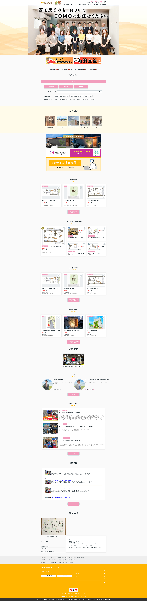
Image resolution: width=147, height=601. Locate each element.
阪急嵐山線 (86, 560)
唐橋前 (52, 562)
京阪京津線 (75, 560)
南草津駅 (75, 96)
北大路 (55, 559)
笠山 (58, 559)
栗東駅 (68, 96)
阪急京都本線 (80, 560)
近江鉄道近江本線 (69, 560)
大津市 (56, 99)
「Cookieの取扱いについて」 (92, 599)
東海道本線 (51, 560)
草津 (60, 562)
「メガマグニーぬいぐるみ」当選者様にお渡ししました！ (61, 480)
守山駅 (83, 96)
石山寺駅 (86, 96)
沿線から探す (70, 4)
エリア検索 (51, 86)
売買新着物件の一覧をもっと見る (73, 212)
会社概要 (89, 4)
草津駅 (71, 96)
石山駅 (56, 96)
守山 (65, 562)
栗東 (57, 562)
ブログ (76, 576)
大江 (52, 559)
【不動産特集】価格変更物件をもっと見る (73, 342)
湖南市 (70, 99)
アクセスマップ (77, 579)
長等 (72, 559)
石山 (49, 562)
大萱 (63, 559)
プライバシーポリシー (77, 593)
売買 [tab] (73, 81)
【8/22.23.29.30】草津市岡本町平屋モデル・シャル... (61, 497)
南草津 (62, 562)
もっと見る (73, 394)
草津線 (61, 560)
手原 (68, 562)
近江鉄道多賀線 (91, 560)
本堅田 (66, 559)
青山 (74, 559)
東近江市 (84, 99)
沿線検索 (66, 86)
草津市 (60, 99)
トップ (64, 4)
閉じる (107, 599)
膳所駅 (91, 96)
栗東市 (67, 99)
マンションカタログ (64, 593)
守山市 (63, 99)
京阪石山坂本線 (56, 560)
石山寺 (70, 562)
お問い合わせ (96, 4)
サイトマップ (85, 593)
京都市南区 (92, 99)
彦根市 (74, 99)
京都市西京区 (79, 99)
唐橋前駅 (60, 96)
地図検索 (81, 86)
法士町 (60, 559)
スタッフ (76, 570)
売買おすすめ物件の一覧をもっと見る (73, 300)
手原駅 (79, 96)
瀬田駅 (64, 96)
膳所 (73, 562)
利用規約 (70, 593)
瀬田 (50, 559)
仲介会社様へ (103, 4)
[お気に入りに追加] (58, 187)
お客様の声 (77, 573)
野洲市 (88, 99)
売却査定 (84, 4)
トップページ (77, 567)
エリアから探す (77, 4)
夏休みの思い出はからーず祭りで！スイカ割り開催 (60, 471)
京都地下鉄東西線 (98, 560)
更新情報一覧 (73, 503)
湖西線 (64, 560)
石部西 (69, 559)
